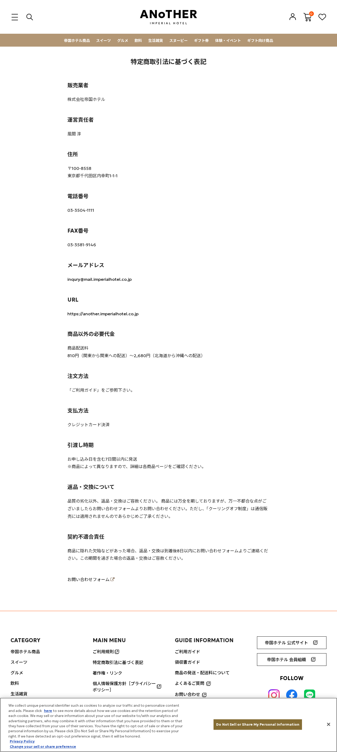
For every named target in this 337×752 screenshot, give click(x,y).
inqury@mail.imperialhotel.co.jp (99, 279)
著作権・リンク (107, 673)
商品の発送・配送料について (202, 672)
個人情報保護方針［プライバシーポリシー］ (124, 686)
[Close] (328, 724)
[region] (168, 725)
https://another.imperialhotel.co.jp (102, 313)
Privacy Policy (22, 741)
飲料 (138, 40)
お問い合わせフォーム (88, 579)
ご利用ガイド (187, 651)
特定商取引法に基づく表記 (118, 662)
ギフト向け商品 (260, 40)
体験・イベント (228, 40)
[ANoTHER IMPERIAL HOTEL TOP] (168, 17)
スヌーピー (178, 40)
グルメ (122, 40)
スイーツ (103, 40)
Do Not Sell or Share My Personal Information (257, 724)
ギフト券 (201, 40)
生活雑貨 (155, 40)
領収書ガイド (187, 662)
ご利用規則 (103, 651)
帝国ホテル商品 (77, 40)
